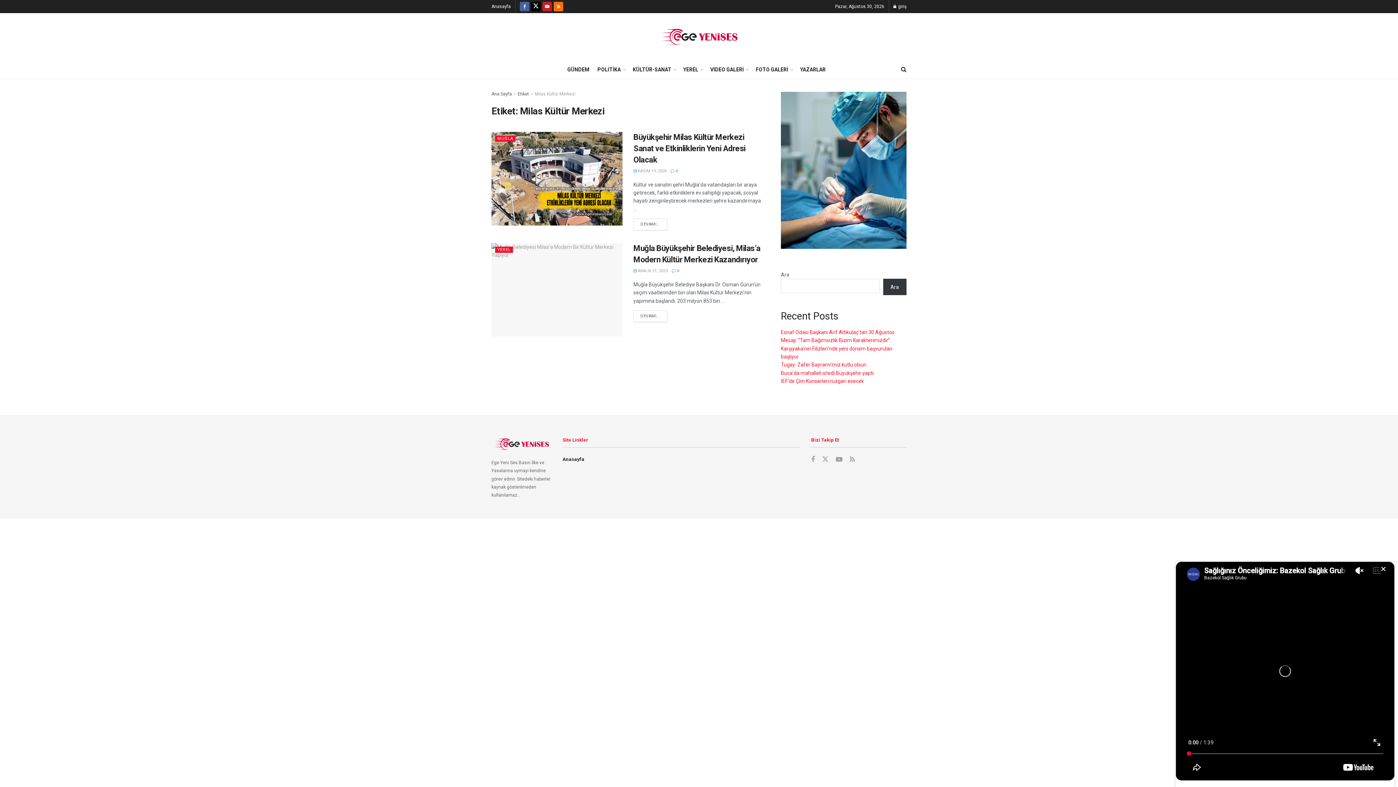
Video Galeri (727, 70)
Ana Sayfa (501, 94)
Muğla (505, 138)
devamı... (650, 224)
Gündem (578, 70)
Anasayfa (501, 6)
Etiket (523, 94)
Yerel (690, 70)
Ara (785, 275)
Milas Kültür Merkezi (555, 94)
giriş (902, 6)
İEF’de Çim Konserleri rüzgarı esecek (822, 381)
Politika (609, 70)
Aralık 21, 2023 (652, 271)
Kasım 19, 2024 (652, 171)
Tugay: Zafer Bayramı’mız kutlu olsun (823, 365)
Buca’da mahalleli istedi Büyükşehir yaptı (827, 373)
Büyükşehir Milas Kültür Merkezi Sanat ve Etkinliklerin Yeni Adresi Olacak (689, 148)
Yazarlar (813, 70)
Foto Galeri (772, 70)
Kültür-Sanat (652, 70)
